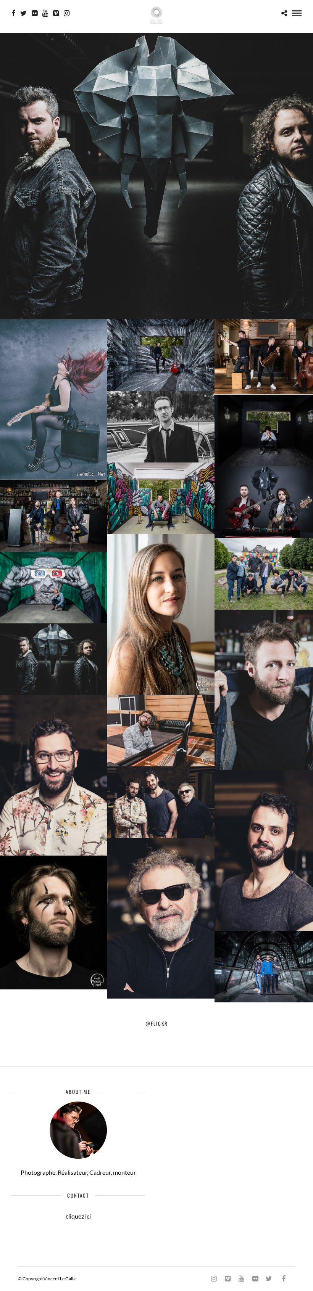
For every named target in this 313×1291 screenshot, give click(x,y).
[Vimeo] (56, 13)
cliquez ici (78, 1216)
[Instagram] (66, 13)
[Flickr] (34, 13)
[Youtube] (45, 13)
